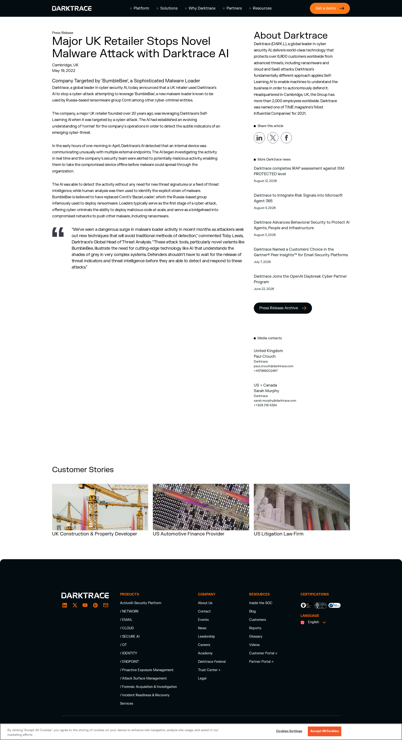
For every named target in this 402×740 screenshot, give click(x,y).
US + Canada (265, 385)
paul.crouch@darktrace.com (273, 366)
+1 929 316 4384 (265, 405)
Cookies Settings (289, 731)
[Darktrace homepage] (72, 8)
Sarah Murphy (266, 391)
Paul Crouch (265, 356)
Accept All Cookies (324, 731)
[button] (139, 8)
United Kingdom (268, 351)
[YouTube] (85, 605)
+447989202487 (266, 371)
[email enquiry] (105, 605)
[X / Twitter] (75, 605)
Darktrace (261, 361)
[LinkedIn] (64, 605)
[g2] (95, 605)
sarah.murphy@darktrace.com (275, 401)
